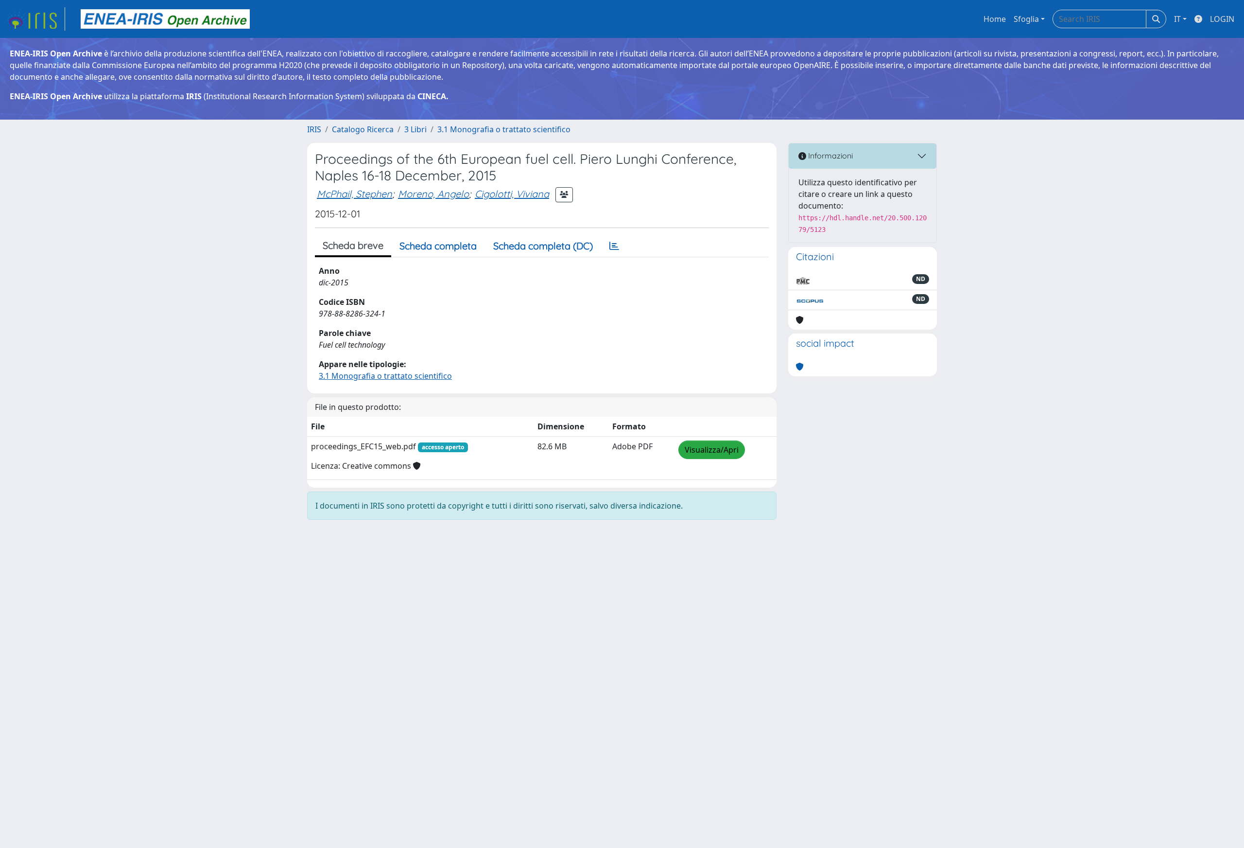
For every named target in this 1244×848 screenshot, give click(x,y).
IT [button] (1177, 19)
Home (995, 19)
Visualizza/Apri (712, 449)
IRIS (314, 129)
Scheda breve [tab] (353, 245)
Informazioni (829, 155)
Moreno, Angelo (433, 194)
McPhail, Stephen (354, 194)
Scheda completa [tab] (438, 246)
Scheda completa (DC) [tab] (543, 246)
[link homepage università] (165, 19)
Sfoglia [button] (1026, 19)
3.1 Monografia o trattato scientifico (503, 129)
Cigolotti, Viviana (512, 194)
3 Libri (415, 129)
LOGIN (1222, 19)
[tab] (614, 246)
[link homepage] (35, 19)
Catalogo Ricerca (363, 129)
